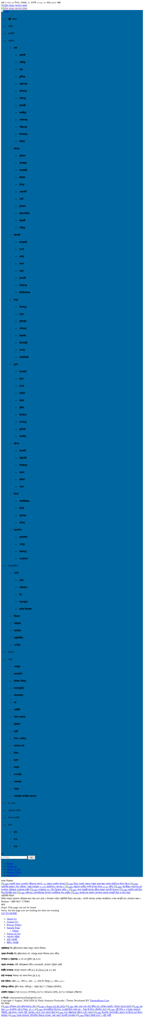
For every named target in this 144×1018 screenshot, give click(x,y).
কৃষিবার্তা (17, 724)
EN (15, 839)
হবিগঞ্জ (22, 522)
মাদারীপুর (22, 112)
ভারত (21, 580)
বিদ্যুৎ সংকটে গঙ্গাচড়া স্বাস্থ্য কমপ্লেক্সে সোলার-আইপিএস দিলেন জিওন (101, 883)
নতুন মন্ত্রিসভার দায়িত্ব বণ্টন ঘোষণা (78, 1012)
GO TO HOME (9, 913)
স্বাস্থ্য (16, 788)
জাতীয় (10, 26)
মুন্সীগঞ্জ (22, 76)
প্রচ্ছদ (14, 19)
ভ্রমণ (16, 760)
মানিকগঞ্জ (23, 91)
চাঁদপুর (21, 184)
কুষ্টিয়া (21, 407)
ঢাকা (15, 47)
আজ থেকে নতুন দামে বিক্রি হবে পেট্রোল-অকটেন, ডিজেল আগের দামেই (102, 1006)
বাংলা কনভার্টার (13, 817)
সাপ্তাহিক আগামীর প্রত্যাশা (25, 796)
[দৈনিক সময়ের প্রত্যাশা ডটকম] (5, 11)
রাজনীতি (11, 33)
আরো (10, 659)
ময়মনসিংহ (18, 529)
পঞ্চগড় (22, 350)
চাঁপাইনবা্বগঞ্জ (24, 292)
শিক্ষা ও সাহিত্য (20, 738)
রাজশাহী (17, 234)
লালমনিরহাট (24, 357)
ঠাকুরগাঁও (22, 335)
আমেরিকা (17, 630)
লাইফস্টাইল (18, 695)
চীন (20, 594)
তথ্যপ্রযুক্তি (19, 688)
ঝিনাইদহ (22, 414)
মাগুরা (21, 400)
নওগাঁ (21, 249)
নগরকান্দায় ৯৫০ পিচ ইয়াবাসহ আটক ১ (53, 889)
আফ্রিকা (17, 623)
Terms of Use (14, 869)
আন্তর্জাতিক (13, 565)
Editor (10, 863)
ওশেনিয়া (17, 644)
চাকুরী (16, 731)
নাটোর (21, 256)
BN (10, 824)
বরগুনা (21, 472)
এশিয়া (16, 573)
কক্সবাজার (23, 163)
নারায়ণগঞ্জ (23, 83)
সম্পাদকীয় (18, 774)
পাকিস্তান (23, 587)
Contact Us (12, 875)
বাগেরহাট (22, 371)
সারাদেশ (11, 40)
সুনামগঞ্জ (22, 515)
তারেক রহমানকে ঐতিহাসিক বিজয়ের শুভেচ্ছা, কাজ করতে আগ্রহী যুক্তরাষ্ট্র (46, 1015)
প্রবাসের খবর (19, 745)
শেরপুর (22, 544)
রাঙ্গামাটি (22, 220)
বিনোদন (11, 652)
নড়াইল (22, 393)
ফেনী (21, 198)
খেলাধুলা (17, 666)
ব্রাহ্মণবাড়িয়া (24, 213)
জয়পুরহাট (23, 242)
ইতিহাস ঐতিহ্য (20, 680)
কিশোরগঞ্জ (23, 134)
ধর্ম (15, 702)
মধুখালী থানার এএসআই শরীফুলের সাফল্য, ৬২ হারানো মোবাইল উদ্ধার (37, 883)
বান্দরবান (22, 206)
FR (15, 846)
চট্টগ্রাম (17, 148)
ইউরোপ (17, 616)
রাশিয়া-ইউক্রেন (25, 609)
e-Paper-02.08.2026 (55, 1006)
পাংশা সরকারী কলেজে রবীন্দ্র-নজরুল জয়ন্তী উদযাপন (98, 889)
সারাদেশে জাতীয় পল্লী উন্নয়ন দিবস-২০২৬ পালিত (93, 886)
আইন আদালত (19, 716)
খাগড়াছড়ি (23, 170)
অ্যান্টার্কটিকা (18, 637)
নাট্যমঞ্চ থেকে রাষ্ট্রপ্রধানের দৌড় (23, 1006)
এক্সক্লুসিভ (18, 673)
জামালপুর (22, 551)
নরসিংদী (22, 55)
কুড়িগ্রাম (22, 321)
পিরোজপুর (23, 465)
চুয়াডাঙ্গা (22, 429)
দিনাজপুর (22, 306)
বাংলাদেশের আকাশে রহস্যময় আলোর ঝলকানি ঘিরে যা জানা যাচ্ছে (104, 892)
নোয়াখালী (22, 191)
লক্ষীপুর (22, 227)
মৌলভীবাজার (24, 501)
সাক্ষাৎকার (17, 781)
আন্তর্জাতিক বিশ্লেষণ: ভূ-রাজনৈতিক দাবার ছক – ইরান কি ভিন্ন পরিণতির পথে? (75, 1009)
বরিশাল (16, 443)
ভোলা (21, 486)
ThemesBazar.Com (99, 1000)
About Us (12, 866)
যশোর (21, 386)
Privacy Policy (14, 872)
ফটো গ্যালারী (12, 939)
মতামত (16, 767)
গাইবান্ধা (22, 328)
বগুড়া (21, 270)
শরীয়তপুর (23, 127)
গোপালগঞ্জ (23, 119)
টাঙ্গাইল (22, 141)
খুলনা (16, 364)
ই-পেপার (11, 803)
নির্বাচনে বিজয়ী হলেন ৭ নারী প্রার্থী (97, 1015)
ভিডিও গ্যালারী (12, 942)
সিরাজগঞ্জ (23, 285)
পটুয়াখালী (22, 457)
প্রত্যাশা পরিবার (14, 810)
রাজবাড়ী (22, 105)
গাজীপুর (22, 62)
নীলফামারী (23, 342)
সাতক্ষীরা (22, 436)
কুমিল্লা (22, 155)
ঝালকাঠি (22, 450)
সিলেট (16, 493)
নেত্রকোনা (23, 558)
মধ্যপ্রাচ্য (23, 601)
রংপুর (16, 299)
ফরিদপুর (22, 98)
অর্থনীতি (17, 709)
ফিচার (16, 752)
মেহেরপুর (22, 421)
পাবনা (21, 263)
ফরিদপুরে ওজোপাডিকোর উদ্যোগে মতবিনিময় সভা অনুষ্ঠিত (48, 892)
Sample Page (13, 927)
